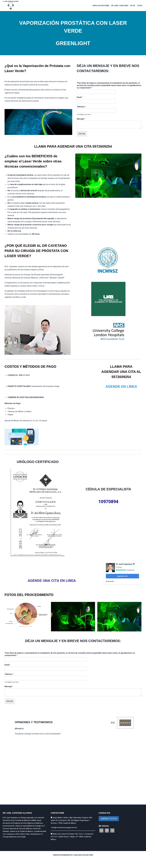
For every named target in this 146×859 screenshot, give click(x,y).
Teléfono (81, 107)
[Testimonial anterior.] (112, 723)
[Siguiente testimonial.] (114, 723)
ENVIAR (82, 134)
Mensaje (81, 119)
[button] (112, 722)
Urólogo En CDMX (101, 6)
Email (80, 97)
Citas (139, 6)
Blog (132, 6)
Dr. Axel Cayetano (119, 6)
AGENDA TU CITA (109, 818)
